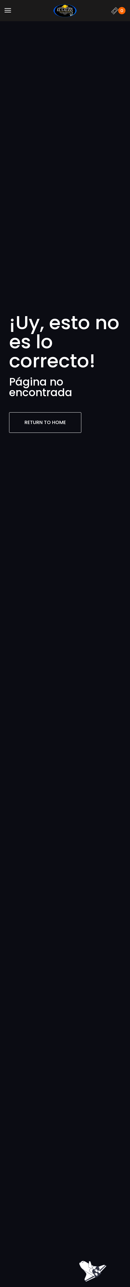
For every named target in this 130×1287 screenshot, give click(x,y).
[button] (8, 10)
